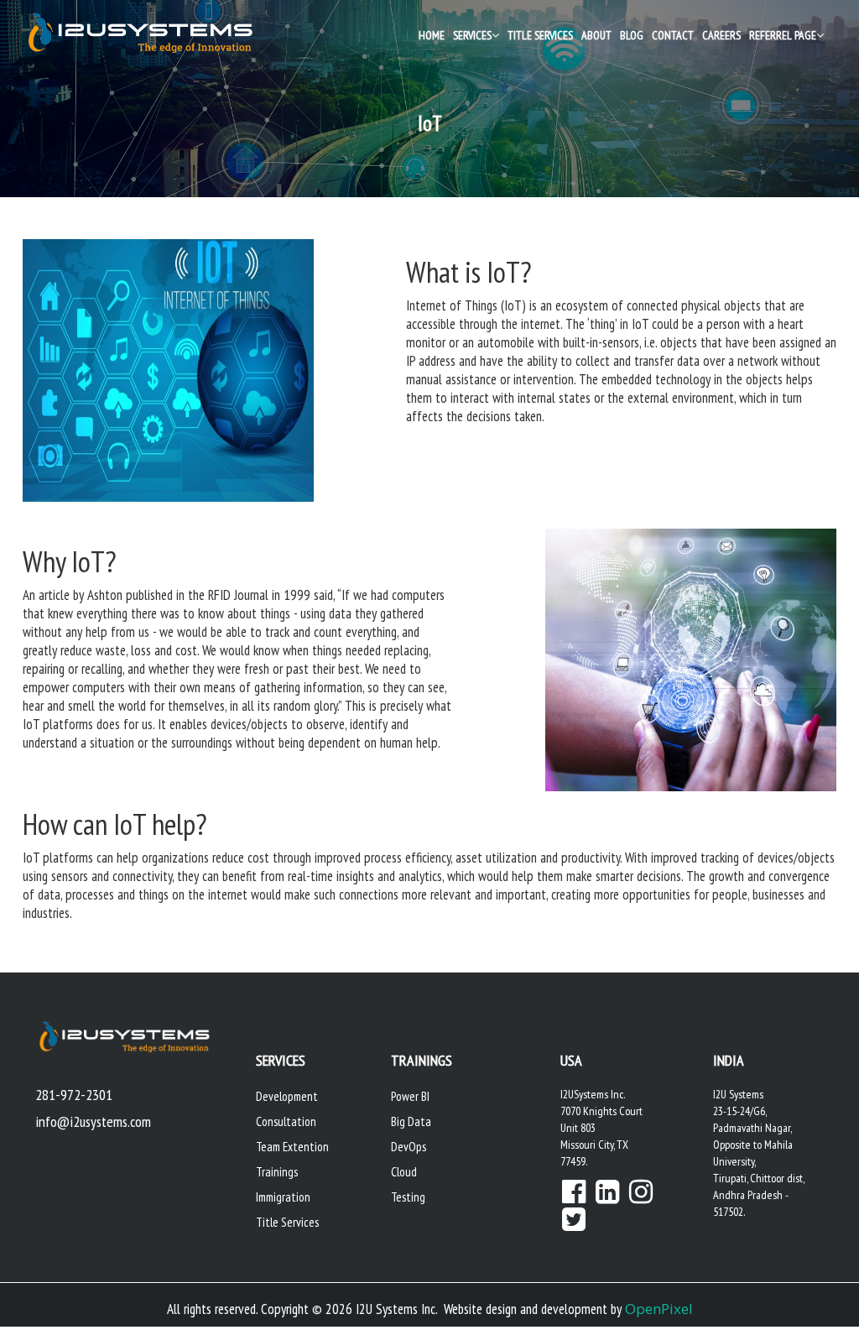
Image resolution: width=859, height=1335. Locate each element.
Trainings (277, 1172)
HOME (432, 35)
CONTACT (673, 35)
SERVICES (472, 35)
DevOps (408, 1147)
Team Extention (292, 1147)
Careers (721, 35)
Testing (408, 1197)
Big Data (411, 1121)
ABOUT (596, 35)
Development (287, 1096)
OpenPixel (659, 1308)
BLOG (631, 35)
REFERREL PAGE (782, 35)
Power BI (410, 1096)
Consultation (286, 1121)
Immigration (283, 1197)
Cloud (404, 1172)
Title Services (540, 35)
